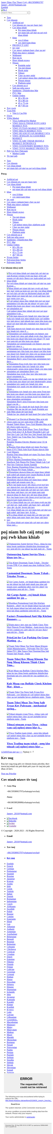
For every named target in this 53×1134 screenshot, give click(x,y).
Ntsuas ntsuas (24, 80)
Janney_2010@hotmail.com (19, 813)
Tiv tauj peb (12, 156)
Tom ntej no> (14, 752)
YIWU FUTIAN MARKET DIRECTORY (32, 128)
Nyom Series (12, 257)
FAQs (9, 116)
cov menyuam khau (27, 43)
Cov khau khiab (19, 27)
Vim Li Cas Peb (19, 113)
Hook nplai (23, 70)
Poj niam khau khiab (27, 30)
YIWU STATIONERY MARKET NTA (30, 146)
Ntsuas (15, 63)
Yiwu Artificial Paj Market (24, 121)
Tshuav (21, 73)
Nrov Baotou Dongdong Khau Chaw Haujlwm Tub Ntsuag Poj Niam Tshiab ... (28, 468)
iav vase (16, 48)
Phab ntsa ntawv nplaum (23, 53)
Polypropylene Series (16, 260)
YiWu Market (13, 118)
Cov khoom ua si (20, 85)
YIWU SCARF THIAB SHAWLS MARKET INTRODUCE (28, 142)
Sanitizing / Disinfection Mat (25, 90)
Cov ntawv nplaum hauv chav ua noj (28, 50)
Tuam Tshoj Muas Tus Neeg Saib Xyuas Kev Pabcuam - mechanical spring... (26, 705)
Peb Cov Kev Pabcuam (17, 151)
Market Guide (18, 153)
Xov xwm (11, 108)
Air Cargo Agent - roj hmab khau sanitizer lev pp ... (26, 596)
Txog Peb (11, 110)
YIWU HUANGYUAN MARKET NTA (31, 133)
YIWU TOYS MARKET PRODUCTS (30, 148)
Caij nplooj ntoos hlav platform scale (34, 78)
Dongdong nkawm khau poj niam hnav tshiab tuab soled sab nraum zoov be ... (27, 480)
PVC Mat (16, 93)
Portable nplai (24, 65)
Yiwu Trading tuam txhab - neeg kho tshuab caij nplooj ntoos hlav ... (28, 745)
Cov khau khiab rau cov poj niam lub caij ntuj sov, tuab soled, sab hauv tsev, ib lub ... (29, 511)
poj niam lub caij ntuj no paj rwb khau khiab (26, 168)
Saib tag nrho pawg (21, 88)
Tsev (9, 17)
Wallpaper (16, 55)
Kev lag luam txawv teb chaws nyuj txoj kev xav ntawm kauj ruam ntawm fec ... (28, 498)
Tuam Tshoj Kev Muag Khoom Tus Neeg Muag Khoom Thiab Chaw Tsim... (27, 662)
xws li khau (23, 40)
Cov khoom (12, 20)
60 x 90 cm (23, 98)
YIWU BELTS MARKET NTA (27, 131)
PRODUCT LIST (20, 45)
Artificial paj (18, 22)
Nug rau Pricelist (8, 773)
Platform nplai (24, 83)
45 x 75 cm (23, 103)
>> (21, 752)
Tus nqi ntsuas (24, 68)
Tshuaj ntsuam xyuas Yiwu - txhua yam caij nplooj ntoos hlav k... (27, 726)
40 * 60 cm (23, 105)
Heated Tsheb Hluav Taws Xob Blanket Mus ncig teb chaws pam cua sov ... (29, 425)
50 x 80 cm (23, 100)
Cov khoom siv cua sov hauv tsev (27, 25)
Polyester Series (14, 262)
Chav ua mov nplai (26, 75)
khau (14, 37)
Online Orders (18, 95)
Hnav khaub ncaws (21, 60)
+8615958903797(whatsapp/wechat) (23, 852)
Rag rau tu (17, 58)
